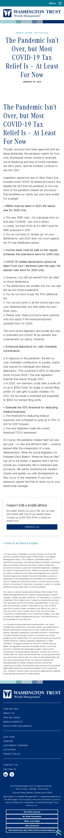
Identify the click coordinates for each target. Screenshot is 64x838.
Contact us (32, 527)
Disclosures (43, 789)
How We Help (11, 708)
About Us (8, 713)
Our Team (8, 737)
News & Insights (13, 721)
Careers (8, 741)
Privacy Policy (12, 754)
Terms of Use (21, 789)
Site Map (32, 789)
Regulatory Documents (17, 726)
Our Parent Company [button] (15, 745)
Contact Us (10, 764)
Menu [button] (52, 3)
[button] (5, 774)
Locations (9, 749)
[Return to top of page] (58, 832)
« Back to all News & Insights (20, 543)
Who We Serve (11, 717)
